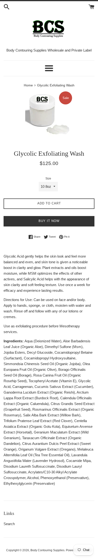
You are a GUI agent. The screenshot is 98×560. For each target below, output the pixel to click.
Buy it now (49, 221)
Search (9, 524)
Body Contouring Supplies (47, 550)
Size (48, 178)
